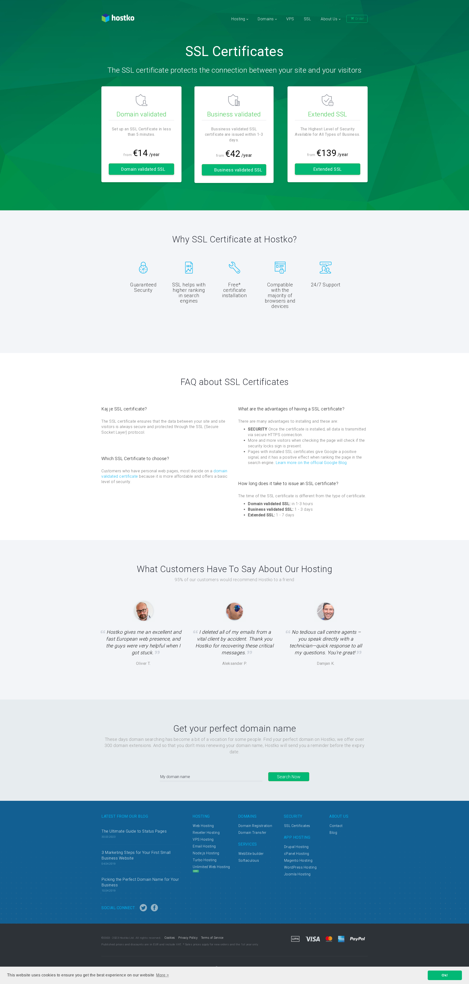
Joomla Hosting (297, 874)
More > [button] (162, 975)
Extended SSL (327, 169)
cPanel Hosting (296, 854)
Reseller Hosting (206, 833)
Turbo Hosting (205, 860)
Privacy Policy (188, 937)
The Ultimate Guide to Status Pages (134, 831)
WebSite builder (251, 854)
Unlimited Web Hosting (211, 867)
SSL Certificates (297, 826)
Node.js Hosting (206, 853)
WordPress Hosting (300, 867)
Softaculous (248, 860)
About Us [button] (330, 19)
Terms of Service (212, 937)
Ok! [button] (445, 975)
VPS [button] (290, 19)
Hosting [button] (238, 19)
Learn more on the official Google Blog (311, 462)
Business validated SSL (238, 169)
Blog (333, 833)
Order (359, 19)
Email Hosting (204, 846)
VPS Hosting (203, 839)
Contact (336, 826)
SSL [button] (307, 19)
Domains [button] (266, 19)
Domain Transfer (252, 833)
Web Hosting (203, 826)
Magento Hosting (298, 860)
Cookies (169, 937)
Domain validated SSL (143, 169)
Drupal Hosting (296, 847)
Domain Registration (255, 826)
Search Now (288, 776)
